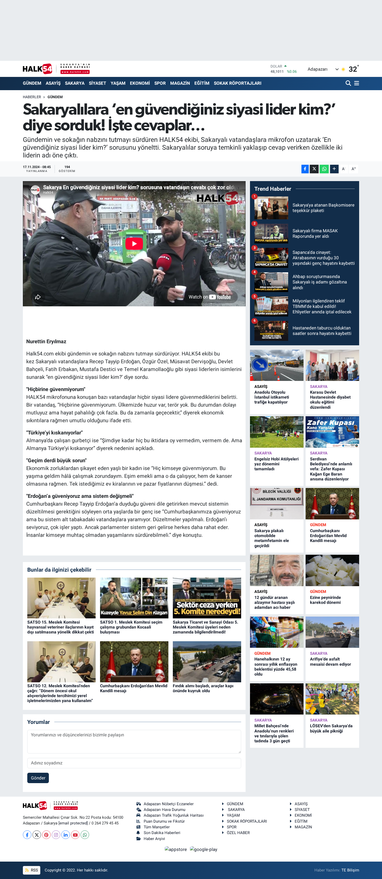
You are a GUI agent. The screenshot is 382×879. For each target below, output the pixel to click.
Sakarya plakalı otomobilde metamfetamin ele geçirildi (271, 538)
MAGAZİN (180, 83)
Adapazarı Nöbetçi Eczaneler (169, 804)
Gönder (38, 778)
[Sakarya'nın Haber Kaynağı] (56, 69)
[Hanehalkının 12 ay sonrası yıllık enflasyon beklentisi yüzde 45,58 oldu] (277, 632)
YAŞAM (118, 83)
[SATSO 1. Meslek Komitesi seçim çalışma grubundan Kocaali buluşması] (134, 597)
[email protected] (73, 823)
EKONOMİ (140, 83)
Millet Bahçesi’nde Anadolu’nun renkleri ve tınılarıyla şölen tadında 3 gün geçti (274, 733)
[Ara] (349, 83)
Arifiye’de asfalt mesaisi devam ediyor (330, 661)
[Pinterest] (46, 834)
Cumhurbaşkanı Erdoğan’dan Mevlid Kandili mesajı (328, 535)
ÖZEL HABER (238, 832)
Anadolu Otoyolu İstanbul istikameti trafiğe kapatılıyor (271, 397)
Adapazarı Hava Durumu (164, 809)
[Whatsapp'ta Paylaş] (324, 169)
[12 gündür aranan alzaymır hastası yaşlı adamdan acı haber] (277, 570)
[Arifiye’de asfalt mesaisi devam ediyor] (332, 632)
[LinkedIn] (65, 834)
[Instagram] (56, 834)
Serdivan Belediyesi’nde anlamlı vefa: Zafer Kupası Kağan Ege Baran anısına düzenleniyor (331, 469)
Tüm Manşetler (157, 827)
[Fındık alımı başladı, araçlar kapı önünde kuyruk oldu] (207, 661)
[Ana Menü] (355, 83)
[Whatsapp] (85, 834)
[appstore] (176, 849)
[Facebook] (27, 834)
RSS (34, 870)
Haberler (32, 97)
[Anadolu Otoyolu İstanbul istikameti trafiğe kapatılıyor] (277, 365)
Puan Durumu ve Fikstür (164, 821)
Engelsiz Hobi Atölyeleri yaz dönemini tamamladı (276, 464)
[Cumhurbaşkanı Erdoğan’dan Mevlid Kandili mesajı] (134, 661)
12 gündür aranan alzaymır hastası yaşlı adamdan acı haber (274, 602)
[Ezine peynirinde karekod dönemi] (332, 570)
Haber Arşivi (154, 838)
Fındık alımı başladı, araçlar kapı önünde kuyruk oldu (203, 688)
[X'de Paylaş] (314, 169)
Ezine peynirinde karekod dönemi (325, 600)
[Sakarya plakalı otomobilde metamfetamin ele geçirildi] (277, 503)
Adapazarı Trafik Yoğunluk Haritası (174, 815)
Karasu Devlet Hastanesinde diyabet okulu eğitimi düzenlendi (330, 400)
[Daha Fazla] (334, 169)
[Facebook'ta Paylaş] (305, 169)
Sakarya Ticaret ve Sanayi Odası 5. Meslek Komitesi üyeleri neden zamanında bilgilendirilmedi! (205, 627)
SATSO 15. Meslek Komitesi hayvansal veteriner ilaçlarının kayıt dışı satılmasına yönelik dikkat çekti (60, 627)
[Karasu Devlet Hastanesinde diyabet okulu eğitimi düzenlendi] (332, 365)
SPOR (160, 83)
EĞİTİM (201, 83)
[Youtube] (75, 834)
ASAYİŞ (53, 83)
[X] (36, 834)
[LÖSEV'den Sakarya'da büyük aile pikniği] (332, 699)
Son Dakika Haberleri (162, 832)
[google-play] (204, 849)
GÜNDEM (32, 83)
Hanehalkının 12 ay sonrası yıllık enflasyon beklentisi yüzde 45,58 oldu (275, 667)
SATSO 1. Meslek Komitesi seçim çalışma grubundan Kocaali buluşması (131, 627)
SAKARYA (74, 83)
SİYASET (97, 83)
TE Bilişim (350, 870)
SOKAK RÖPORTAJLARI (237, 83)
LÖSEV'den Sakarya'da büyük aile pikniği (331, 728)
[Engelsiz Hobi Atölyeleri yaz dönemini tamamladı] (277, 432)
